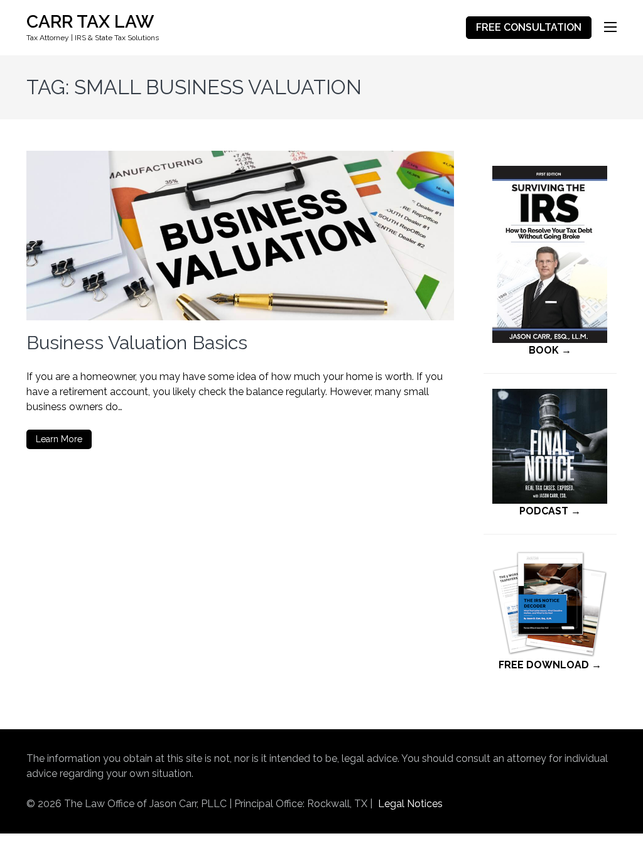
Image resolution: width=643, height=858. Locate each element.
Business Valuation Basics (136, 343)
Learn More (59, 439)
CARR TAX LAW (90, 21)
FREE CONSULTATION (528, 27)
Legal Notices (410, 804)
